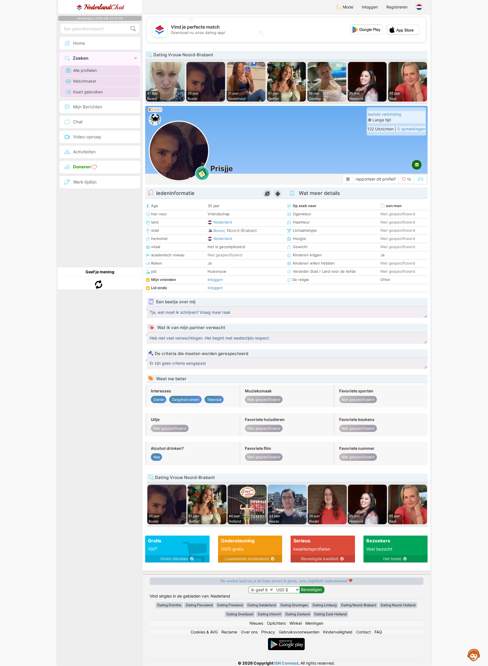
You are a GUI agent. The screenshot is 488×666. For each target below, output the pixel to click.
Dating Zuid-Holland (330, 614)
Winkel (295, 623)
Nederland (222, 222)
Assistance (474, 655)
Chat (104, 7)
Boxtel (219, 230)
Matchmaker (84, 81)
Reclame (229, 632)
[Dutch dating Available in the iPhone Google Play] (286, 640)
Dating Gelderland (261, 605)
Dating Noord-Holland (398, 605)
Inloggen (370, 7)
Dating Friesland (230, 605)
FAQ (378, 632)
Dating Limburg (325, 605)
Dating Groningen (294, 605)
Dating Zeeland (298, 614)
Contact (363, 632)
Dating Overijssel (239, 614)
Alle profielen (85, 70)
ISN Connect (286, 663)
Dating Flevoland (199, 605)
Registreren (397, 7)
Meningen (314, 623)
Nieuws (256, 623)
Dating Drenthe (169, 605)
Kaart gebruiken (88, 91)
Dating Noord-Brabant (358, 605)
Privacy (268, 632)
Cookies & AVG (204, 632)
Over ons (249, 632)
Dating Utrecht (269, 614)
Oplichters (276, 623)
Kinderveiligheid (337, 632)
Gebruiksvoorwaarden (299, 632)
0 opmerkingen (411, 128)
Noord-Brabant (242, 230)
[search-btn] (133, 29)
